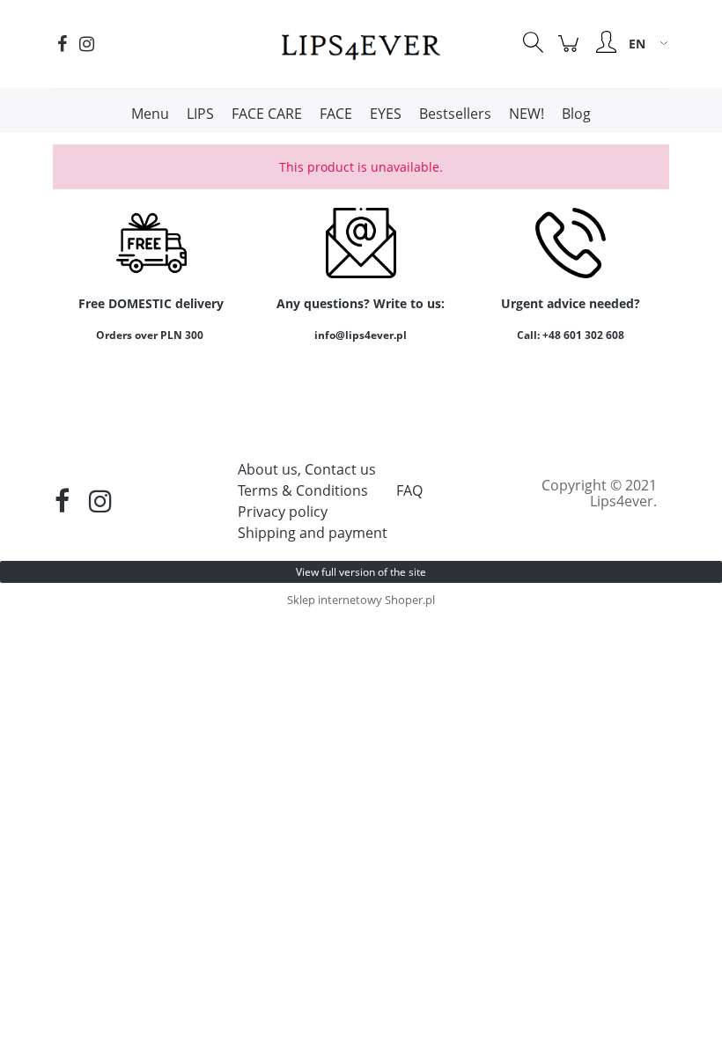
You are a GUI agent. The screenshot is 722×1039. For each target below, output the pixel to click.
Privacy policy (283, 511)
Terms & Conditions (303, 490)
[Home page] (361, 44)
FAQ (409, 490)
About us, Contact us (307, 469)
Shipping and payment (312, 532)
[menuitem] (150, 114)
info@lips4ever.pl (360, 335)
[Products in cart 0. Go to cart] (571, 52)
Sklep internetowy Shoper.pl (361, 600)
